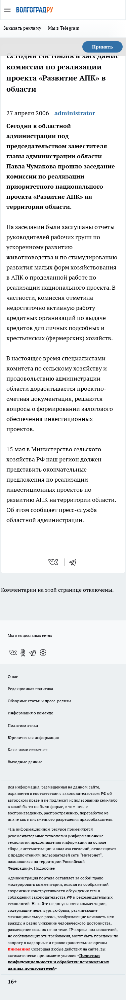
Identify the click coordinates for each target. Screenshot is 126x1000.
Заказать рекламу (22, 28)
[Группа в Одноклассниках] (23, 652)
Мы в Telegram (63, 28)
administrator (74, 113)
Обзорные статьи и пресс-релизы (39, 700)
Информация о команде (30, 712)
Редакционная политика (30, 688)
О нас (13, 676)
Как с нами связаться (27, 749)
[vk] (54, 562)
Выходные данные (25, 761)
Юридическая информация (33, 737)
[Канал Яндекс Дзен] (43, 652)
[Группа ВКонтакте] (13, 652)
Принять (102, 47)
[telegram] (75, 562)
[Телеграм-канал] (33, 652)
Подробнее (44, 868)
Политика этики (23, 725)
